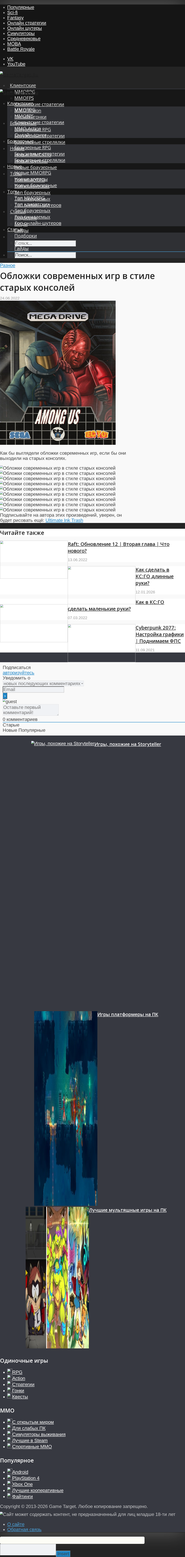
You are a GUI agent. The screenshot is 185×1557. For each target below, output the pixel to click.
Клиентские (23, 85)
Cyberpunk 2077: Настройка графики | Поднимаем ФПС (159, 634)
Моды (21, 242)
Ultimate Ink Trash (64, 520)
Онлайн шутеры (24, 28)
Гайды (21, 248)
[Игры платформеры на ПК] (65, 1109)
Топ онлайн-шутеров (37, 223)
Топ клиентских (32, 204)
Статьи (15, 229)
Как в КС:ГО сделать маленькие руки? (116, 605)
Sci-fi (12, 12)
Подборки (25, 236)
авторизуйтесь (18, 672)
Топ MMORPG (29, 198)
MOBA (14, 43)
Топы (13, 191)
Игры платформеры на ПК (127, 1014)
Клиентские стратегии (39, 104)
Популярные (20, 7)
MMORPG (24, 109)
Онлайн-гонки (30, 135)
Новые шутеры (31, 179)
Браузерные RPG (32, 147)
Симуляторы (21, 33)
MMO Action (27, 128)
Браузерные (20, 141)
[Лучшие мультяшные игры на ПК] (57, 1278)
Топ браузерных (32, 192)
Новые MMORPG (32, 173)
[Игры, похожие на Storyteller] (62, 876)
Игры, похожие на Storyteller (127, 744)
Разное (7, 265)
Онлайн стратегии (26, 22)
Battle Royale (21, 49)
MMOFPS (24, 98)
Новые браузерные (35, 167)
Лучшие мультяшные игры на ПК (128, 1210)
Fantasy (15, 17)
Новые (14, 166)
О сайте (15, 1524)
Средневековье (23, 38)
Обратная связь (24, 1529)
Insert (63, 1553)
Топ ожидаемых (32, 217)
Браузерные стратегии (39, 154)
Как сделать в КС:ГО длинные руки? (154, 576)
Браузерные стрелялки (39, 142)
